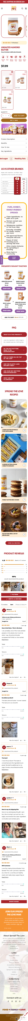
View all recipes (14, 543)
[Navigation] (2, 8)
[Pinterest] (16, 1001)
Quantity (4, 112)
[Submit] (22, 928)
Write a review (14, 948)
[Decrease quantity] (3, 116)
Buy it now (14, 120)
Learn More (14, 258)
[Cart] (26, 8)
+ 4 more (22, 836)
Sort (11, 604)
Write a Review (15, 599)
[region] (14, 586)
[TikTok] (19, 1001)
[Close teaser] (16, 1019)
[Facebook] (8, 1001)
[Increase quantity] (8, 116)
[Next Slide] (25, 586)
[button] (10, 43)
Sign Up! (19, 924)
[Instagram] (12, 1001)
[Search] (22, 8)
